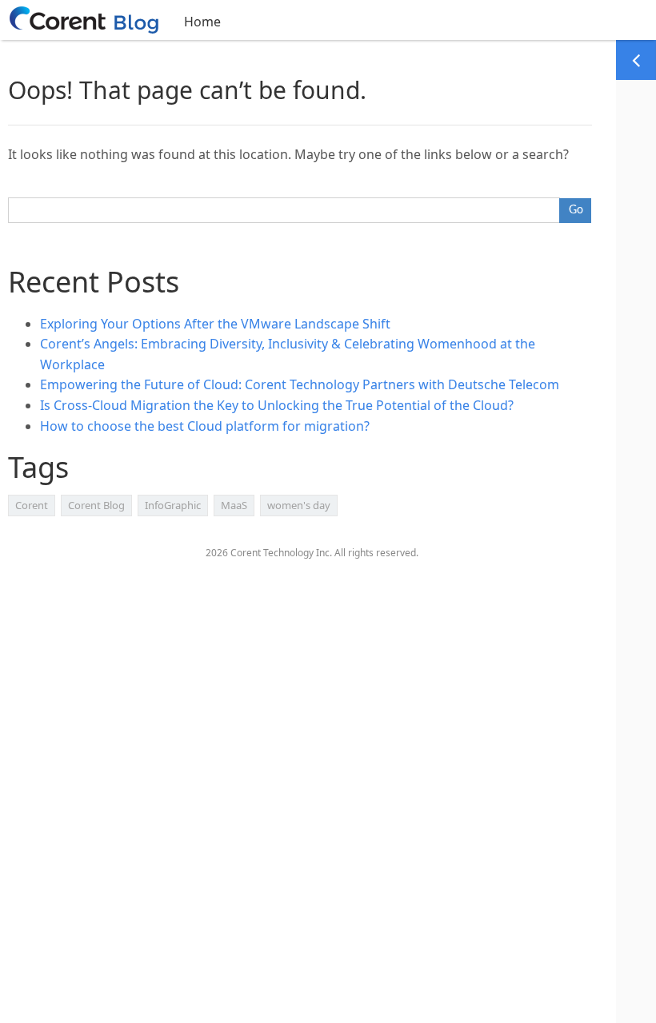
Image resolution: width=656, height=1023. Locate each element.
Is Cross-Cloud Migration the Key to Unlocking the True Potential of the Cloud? (277, 405)
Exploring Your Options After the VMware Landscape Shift (215, 323)
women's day (298, 505)
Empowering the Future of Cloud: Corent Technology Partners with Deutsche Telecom (299, 384)
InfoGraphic (173, 505)
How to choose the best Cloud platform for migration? (205, 426)
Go (576, 210)
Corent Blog (96, 505)
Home (202, 21)
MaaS (234, 505)
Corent (31, 505)
